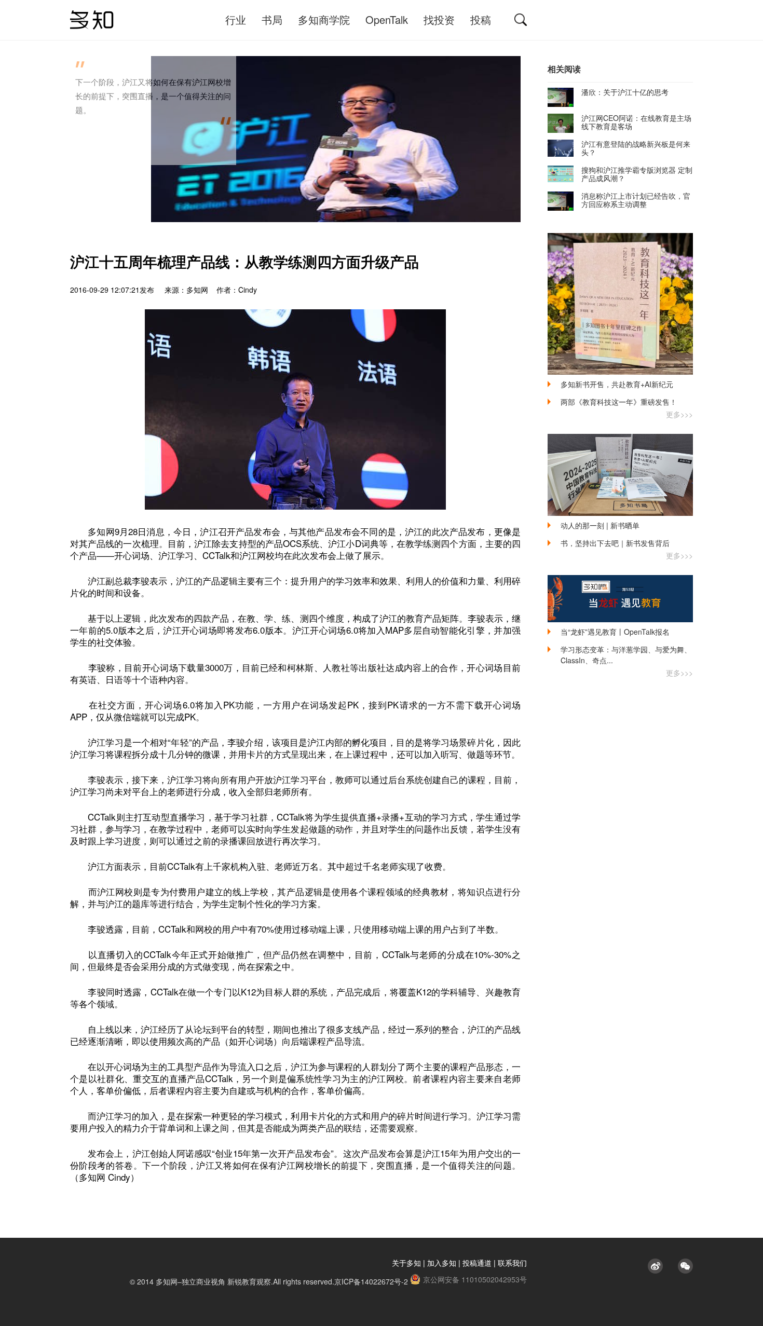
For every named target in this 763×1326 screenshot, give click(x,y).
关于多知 (406, 1262)
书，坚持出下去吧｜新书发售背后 (615, 543)
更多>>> (679, 414)
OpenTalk (386, 19)
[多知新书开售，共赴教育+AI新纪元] (620, 304)
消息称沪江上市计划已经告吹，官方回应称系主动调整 (635, 200)
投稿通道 (477, 1262)
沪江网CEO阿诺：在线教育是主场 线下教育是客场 (636, 122)
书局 (272, 19)
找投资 (439, 19)
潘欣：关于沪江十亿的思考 (625, 92)
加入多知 (441, 1262)
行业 (235, 19)
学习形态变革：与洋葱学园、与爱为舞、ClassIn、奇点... (626, 654)
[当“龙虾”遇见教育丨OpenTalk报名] (620, 598)
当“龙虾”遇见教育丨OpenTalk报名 (615, 631)
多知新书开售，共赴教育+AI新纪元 (617, 384)
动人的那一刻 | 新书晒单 (600, 525)
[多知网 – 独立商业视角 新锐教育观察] (92, 20)
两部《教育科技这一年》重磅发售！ (619, 402)
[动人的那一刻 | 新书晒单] (620, 475)
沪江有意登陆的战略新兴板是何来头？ (635, 148)
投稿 (480, 19)
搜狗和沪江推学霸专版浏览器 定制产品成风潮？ (636, 174)
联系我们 (512, 1262)
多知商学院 (324, 19)
